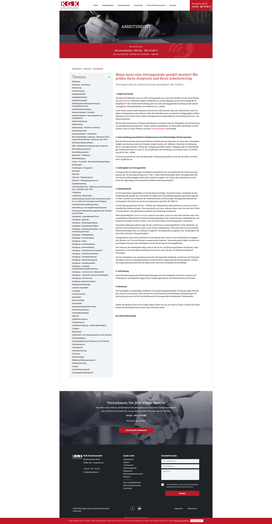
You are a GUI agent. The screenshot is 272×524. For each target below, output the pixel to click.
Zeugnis (75, 366)
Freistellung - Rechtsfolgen (82, 196)
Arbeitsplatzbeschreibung (81, 109)
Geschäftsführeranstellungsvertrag (85, 204)
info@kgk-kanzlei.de (90, 472)
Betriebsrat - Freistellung (81, 155)
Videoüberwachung (79, 351)
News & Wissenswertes (156, 5)
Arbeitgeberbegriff (79, 94)
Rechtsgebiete (108, 5)
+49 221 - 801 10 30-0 (91, 469)
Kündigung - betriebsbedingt (82, 235)
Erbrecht (126, 462)
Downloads (138, 5)
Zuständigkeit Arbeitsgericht (82, 373)
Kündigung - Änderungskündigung (85, 223)
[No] (269, 521)
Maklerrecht (127, 471)
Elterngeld (76, 171)
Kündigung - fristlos (79, 241)
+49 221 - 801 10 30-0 (136, 415)
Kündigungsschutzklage (81, 284)
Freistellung (76, 192)
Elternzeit (75, 174)
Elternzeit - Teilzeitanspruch (82, 177)
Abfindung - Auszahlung (81, 85)
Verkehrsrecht (128, 459)
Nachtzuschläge (78, 300)
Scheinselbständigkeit (80, 313)
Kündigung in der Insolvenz (82, 278)
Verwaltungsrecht (129, 468)
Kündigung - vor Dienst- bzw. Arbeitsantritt (87, 272)
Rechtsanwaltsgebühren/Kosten (84, 307)
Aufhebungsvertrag (79, 131)
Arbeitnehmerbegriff (79, 100)
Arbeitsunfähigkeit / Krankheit (83, 112)
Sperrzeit (75, 316)
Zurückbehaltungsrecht (80, 369)
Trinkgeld (75, 329)
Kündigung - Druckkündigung (83, 238)
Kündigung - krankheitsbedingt (83, 244)
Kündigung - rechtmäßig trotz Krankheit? (87, 250)
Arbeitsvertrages (141, 215)
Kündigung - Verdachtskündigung (84, 260)
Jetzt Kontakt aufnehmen (136, 430)
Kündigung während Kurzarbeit (83, 281)
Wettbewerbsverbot (79, 363)
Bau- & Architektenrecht (132, 483)
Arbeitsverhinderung (79, 121)
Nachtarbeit (76, 297)
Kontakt (173, 5)
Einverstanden (197, 521)
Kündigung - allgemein (80, 220)
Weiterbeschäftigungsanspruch (84, 360)
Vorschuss (76, 354)
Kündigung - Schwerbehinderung (84, 257)
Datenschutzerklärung (181, 521)
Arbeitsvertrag (77, 124)
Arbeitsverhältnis (158, 129)
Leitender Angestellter (80, 288)
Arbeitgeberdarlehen (79, 97)
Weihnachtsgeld (78, 357)
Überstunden (77, 332)
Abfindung (76, 82)
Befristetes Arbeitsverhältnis (82, 143)
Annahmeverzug (78, 91)
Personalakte (77, 303)
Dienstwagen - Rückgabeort (82, 168)
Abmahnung (76, 88)
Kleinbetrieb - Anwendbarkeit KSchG (85, 217)
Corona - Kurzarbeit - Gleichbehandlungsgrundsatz (91, 162)
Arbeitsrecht (87, 69)
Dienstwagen (77, 165)
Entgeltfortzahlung (79, 184)
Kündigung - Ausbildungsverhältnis (85, 226)
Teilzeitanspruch (78, 322)
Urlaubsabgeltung (78, 338)
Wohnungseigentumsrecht (133, 474)
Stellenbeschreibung (79, 319)
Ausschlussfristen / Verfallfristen (84, 134)
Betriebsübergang (78, 158)
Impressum (179, 509)
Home (95, 5)
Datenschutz (192, 509)
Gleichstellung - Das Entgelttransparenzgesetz (89, 208)
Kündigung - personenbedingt (83, 247)
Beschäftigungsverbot (80, 152)
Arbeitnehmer (124, 101)
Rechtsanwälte (124, 5)
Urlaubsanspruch (78, 344)
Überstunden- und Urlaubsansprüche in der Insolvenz (91, 335)
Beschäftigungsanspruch (81, 149)
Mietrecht (126, 477)
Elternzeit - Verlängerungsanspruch (85, 180)
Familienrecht (128, 465)
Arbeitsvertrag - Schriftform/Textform (86, 128)
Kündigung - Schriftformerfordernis (85, 254)
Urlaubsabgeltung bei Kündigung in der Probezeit (90, 341)
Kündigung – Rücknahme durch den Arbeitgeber (90, 275)
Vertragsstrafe (77, 347)
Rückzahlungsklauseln (80, 310)
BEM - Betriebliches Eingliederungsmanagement (90, 146)
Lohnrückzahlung (78, 294)
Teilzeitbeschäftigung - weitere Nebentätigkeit (89, 325)
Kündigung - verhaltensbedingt (83, 263)
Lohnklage (76, 291)
